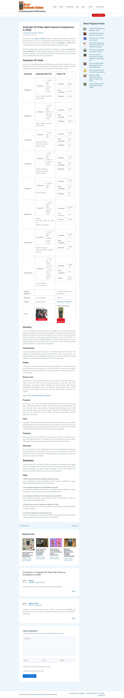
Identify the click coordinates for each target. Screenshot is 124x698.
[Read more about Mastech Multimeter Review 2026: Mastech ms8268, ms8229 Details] (70, 542)
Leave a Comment (26, 560)
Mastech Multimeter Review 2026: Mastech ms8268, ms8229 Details (69, 552)
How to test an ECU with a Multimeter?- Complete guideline (41, 552)
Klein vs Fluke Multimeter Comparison (39, 395)
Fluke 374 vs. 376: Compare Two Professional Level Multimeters (56, 552)
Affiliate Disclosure (92, 693)
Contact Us (101, 695)
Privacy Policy (73, 693)
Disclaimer (82, 693)
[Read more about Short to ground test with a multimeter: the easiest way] (28, 544)
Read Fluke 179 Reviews (64, 302)
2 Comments (27, 33)
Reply (73, 591)
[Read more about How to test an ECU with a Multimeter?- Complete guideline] (42, 542)
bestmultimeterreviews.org (37, 694)
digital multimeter (40, 38)
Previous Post (24, 525)
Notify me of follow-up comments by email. (37, 666)
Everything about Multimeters (32, 11)
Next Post (75, 525)
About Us (101, 693)
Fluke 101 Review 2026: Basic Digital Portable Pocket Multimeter (96, 65)
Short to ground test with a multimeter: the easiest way (27, 555)
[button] (98, 15)
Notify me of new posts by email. (34, 671)
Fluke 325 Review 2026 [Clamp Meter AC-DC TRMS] (96, 85)
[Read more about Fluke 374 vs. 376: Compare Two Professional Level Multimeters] (56, 542)
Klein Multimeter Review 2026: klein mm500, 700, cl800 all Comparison (96, 45)
